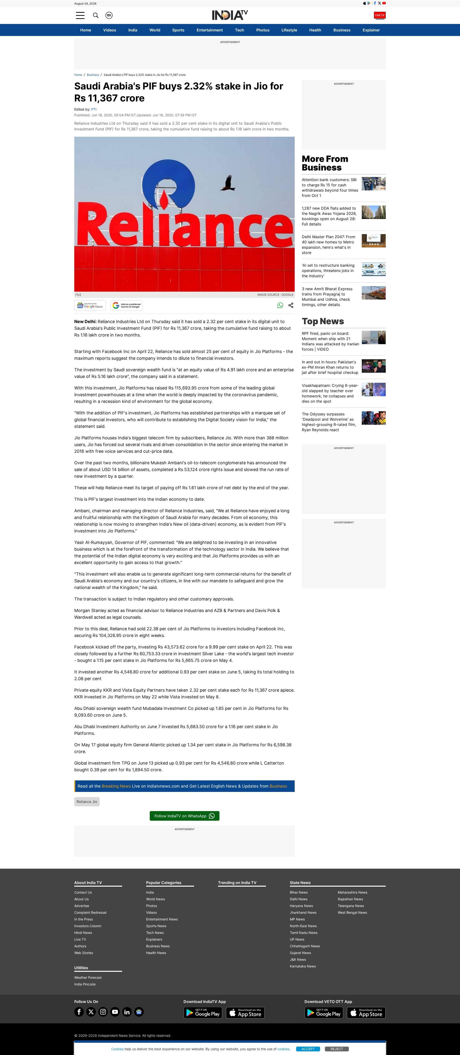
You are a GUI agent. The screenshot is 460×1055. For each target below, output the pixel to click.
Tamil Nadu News (303, 933)
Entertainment (210, 30)
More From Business (325, 163)
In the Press (83, 919)
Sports (178, 30)
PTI (94, 109)
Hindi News (83, 933)
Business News (158, 946)
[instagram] (103, 1012)
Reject (337, 1049)
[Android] (369, 3)
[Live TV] (380, 15)
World (155, 30)
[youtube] (115, 1012)
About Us (81, 899)
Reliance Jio (87, 801)
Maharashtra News (352, 892)
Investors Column (87, 926)
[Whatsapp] (280, 305)
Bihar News (299, 892)
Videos (109, 30)
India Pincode (85, 984)
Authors (80, 946)
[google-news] (139, 1012)
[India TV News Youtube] (384, 3)
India (132, 30)
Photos (263, 30)
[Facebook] (79, 1012)
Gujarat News (300, 953)
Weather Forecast (88, 977)
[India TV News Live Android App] (203, 1013)
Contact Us (83, 892)
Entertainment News (162, 919)
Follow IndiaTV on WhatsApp (181, 815)
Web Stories (83, 953)
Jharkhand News (303, 912)
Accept (308, 1049)
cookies (283, 1049)
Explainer (371, 30)
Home (85, 30)
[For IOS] (366, 1013)
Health (315, 30)
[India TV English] (230, 15)
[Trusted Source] (126, 305)
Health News (156, 953)
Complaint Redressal (90, 912)
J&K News (298, 959)
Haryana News (301, 906)
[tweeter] (91, 1012)
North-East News (303, 926)
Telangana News (351, 906)
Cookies (117, 1049)
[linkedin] (127, 1012)
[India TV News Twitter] (379, 3)
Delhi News (298, 899)
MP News (297, 919)
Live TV (80, 939)
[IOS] (364, 3)
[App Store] (245, 1013)
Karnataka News (303, 966)
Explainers (154, 939)
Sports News (156, 926)
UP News (297, 939)
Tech (239, 30)
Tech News (155, 933)
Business (342, 30)
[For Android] (324, 1013)
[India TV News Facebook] (375, 3)
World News (155, 899)
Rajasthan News (350, 899)
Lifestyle (289, 30)
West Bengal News (352, 912)
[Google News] (90, 305)
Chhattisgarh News (305, 946)
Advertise (81, 906)
